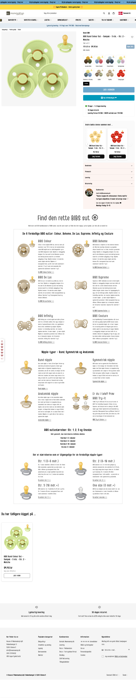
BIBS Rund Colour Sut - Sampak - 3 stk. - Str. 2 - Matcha (15, 559)
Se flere (86, 83)
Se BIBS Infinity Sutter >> (46, 342)
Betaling (61, 655)
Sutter (19, 29)
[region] (108, 144)
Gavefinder (123, 20)
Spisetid (78, 20)
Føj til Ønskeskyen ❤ (110, 98)
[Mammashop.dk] (15, 13)
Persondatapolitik (86, 652)
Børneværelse (42, 652)
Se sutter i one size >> (100, 497)
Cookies (83, 655)
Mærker (40, 655)
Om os (82, 648)
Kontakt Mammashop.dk (66, 642)
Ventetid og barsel (30, 20)
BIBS (88, 33)
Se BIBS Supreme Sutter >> (101, 311)
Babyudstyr (12, 20)
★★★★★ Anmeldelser (89, 642)
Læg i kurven (96, 157)
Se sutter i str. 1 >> (44, 480)
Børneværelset (63, 20)
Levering (62, 645)
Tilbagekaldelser (64, 662)
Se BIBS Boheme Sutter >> (101, 267)
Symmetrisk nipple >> (100, 381)
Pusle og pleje (13, 29)
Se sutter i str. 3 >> (44, 497)
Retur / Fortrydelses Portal (67, 652)
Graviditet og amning (44, 645)
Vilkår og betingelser (87, 645)
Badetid (91, 20)
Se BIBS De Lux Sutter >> (46, 301)
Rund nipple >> (43, 389)
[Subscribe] (127, 649)
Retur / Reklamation (65, 648)
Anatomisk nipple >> (44, 420)
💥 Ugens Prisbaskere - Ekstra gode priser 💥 (68, 7)
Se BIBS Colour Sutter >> (46, 272)
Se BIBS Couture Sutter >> (101, 342)
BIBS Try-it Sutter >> (100, 420)
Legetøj (47, 20)
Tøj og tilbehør (107, 20)
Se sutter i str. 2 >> (99, 480)
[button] (113, 13)
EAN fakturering (64, 659)
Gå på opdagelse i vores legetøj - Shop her (42, 2)
